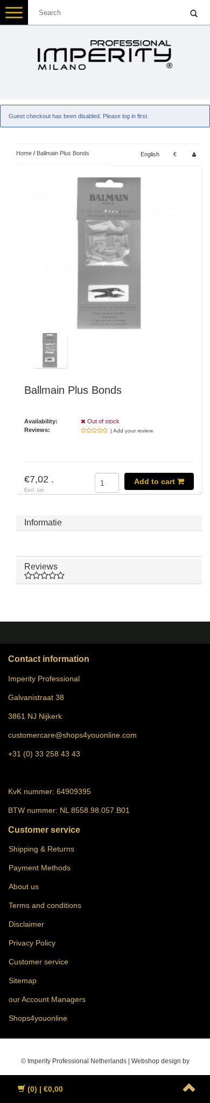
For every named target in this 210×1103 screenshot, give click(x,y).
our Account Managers (47, 999)
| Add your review (131, 431)
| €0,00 (45, 1089)
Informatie (43, 522)
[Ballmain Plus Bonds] (109, 253)
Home (24, 153)
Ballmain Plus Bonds (63, 153)
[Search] (193, 14)
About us (24, 886)
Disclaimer (26, 924)
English (150, 154)
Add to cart (155, 481)
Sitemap (23, 980)
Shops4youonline (38, 1018)
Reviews (41, 566)
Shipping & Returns (41, 849)
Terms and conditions (45, 905)
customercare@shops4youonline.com (72, 735)
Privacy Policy (32, 943)
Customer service (38, 961)
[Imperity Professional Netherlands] (105, 50)
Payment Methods (40, 867)
